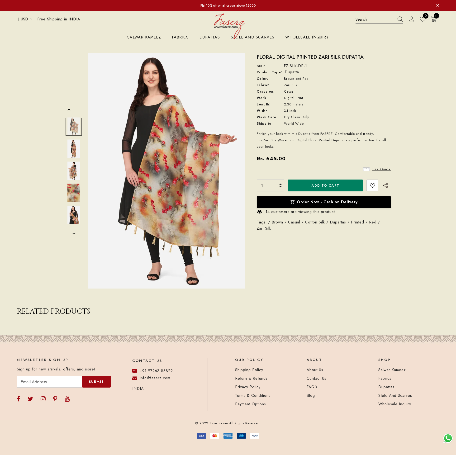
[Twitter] (30, 399)
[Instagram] (43, 399)
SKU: (261, 66)
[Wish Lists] (372, 185)
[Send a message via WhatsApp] (448, 438)
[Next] (73, 234)
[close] (437, 5)
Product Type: (269, 72)
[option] (166, 171)
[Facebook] (18, 399)
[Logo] (229, 26)
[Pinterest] (55, 399)
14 (268, 211)
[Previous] (69, 110)
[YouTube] (67, 399)
